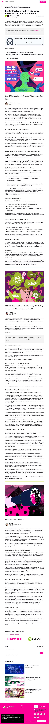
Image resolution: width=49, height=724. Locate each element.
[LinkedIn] (38, 714)
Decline (19, 720)
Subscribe (43, 1)
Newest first (39, 646)
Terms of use (15, 717)
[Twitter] (35, 714)
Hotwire (12, 634)
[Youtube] (41, 714)
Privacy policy (8, 717)
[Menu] (47, 1)
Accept (5, 720)
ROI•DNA (17, 634)
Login (42, 652)
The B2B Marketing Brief (9, 6)
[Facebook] (44, 714)
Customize (12, 720)
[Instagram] (35, 717)
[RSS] (38, 717)
